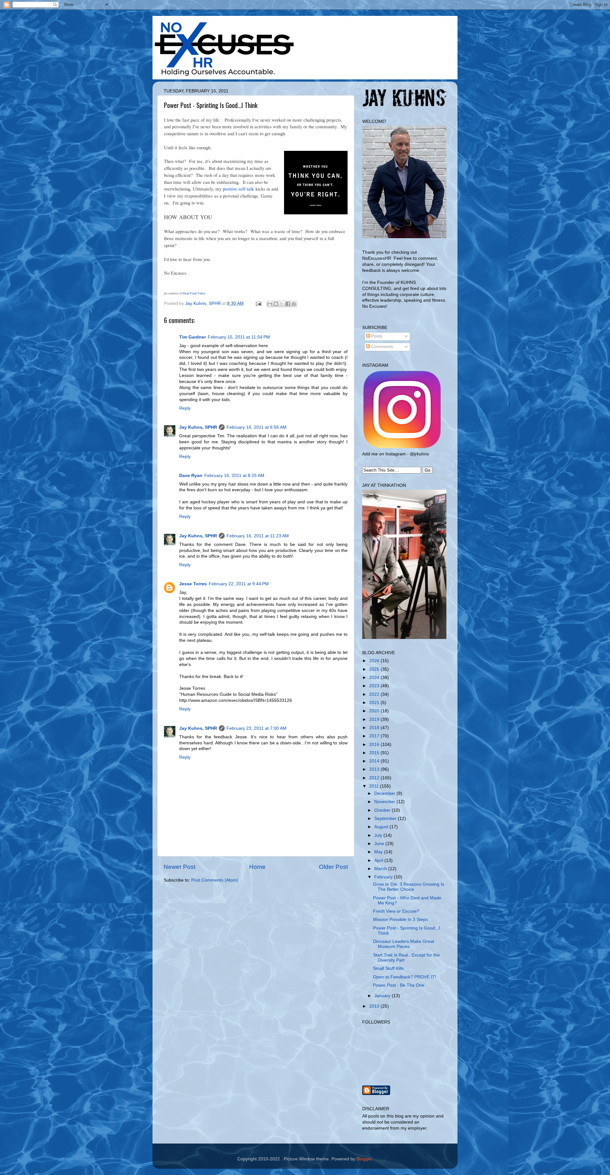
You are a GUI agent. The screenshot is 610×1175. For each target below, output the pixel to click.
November (385, 801)
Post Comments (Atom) (214, 880)
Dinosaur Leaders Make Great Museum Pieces (403, 944)
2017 (375, 736)
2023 (375, 685)
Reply (185, 408)
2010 (375, 1006)
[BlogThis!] (276, 304)
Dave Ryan (190, 475)
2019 (375, 719)
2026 (375, 660)
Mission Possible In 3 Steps (400, 919)
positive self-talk (238, 188)
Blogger (364, 1159)
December (385, 793)
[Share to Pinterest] (294, 304)
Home (257, 866)
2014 (375, 761)
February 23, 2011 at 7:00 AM (257, 728)
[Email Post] (258, 303)
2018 (375, 727)
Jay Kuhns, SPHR (198, 427)
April (379, 860)
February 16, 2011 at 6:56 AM (257, 427)
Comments (381, 346)
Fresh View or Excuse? (396, 911)
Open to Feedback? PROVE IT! (404, 977)
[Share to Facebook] (288, 304)
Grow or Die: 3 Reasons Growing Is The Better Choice (408, 887)
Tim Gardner (192, 337)
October (383, 810)
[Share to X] (282, 304)
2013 (375, 769)
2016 (375, 744)
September (386, 818)
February (384, 877)
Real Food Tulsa (194, 293)
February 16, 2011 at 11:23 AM (258, 536)
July (378, 835)
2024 (375, 677)
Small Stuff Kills (388, 968)
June (379, 843)
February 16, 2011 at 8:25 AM (234, 475)
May (379, 851)
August (382, 826)
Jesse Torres (193, 583)
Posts (376, 336)
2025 (375, 669)
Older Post (333, 866)
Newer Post (179, 866)
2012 (375, 777)
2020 (375, 710)
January (383, 995)
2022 (375, 694)
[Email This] (270, 304)
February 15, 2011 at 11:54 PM (239, 337)
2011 (374, 786)
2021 (375, 702)
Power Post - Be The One (398, 985)
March (381, 868)
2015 (375, 752)
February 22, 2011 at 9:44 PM (239, 583)
